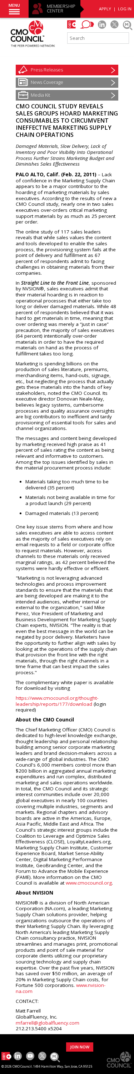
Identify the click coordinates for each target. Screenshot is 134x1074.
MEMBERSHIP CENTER (61, 8)
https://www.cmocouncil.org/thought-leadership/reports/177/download (57, 701)
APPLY (105, 8)
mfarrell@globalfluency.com (47, 1023)
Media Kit (40, 95)
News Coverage (47, 82)
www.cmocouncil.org (89, 883)
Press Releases (47, 69)
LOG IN (124, 8)
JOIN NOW (79, 1046)
